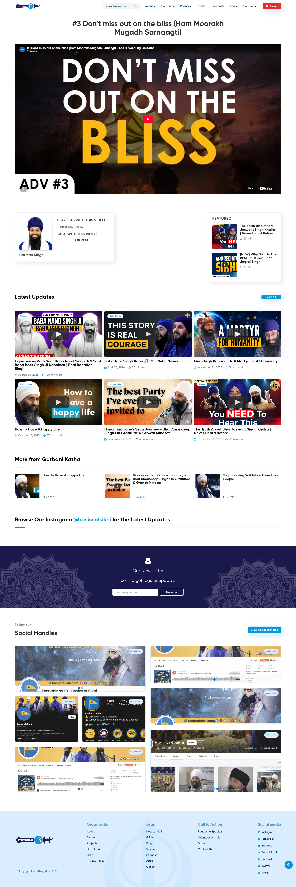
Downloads (217, 6)
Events (201, 6)
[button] (150, 6)
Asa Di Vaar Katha (71, 227)
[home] (28, 6)
